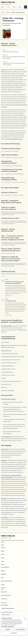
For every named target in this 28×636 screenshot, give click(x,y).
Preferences (14, 633)
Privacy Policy (4, 592)
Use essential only (20, 629)
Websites (3, 570)
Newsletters (3, 574)
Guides (2, 554)
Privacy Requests (4, 605)
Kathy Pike (3, 69)
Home (2, 12)
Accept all (7, 629)
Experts (8, 12)
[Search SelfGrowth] (8, 6)
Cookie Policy (4, 599)
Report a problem (6, 614)
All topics (3, 547)
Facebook (3, 345)
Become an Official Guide (6, 581)
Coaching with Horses (6, 350)
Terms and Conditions (6, 595)
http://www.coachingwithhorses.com (14, 139)
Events (2, 577)
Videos (2, 561)
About (2, 6)
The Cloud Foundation (6, 326)
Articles (2, 558)
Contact (3, 584)
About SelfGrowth (5, 567)
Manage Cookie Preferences (8, 608)
